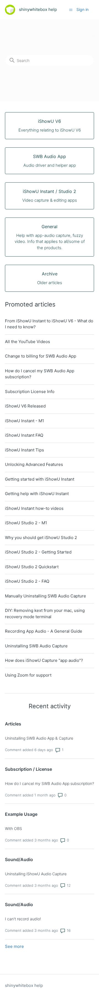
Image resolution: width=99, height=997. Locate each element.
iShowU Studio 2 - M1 (26, 522)
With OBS (13, 828)
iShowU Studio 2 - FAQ (27, 581)
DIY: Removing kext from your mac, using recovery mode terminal (45, 613)
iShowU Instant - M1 (24, 420)
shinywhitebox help (24, 985)
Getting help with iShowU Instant (37, 493)
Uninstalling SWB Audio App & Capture (39, 738)
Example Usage (21, 814)
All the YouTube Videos (27, 341)
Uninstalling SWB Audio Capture (36, 645)
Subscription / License (28, 769)
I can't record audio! (23, 918)
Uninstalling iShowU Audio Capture (36, 873)
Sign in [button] (82, 9)
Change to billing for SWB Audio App (40, 356)
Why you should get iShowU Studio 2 (41, 537)
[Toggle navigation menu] (71, 9)
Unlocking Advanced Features (34, 464)
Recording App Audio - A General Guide (43, 631)
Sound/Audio (19, 859)
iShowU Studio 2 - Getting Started (38, 552)
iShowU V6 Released (25, 406)
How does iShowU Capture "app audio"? (44, 660)
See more (14, 946)
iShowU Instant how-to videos (34, 508)
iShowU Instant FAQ (24, 435)
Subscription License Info (29, 391)
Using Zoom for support (28, 675)
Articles (13, 724)
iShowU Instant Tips (24, 450)
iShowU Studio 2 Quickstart (32, 566)
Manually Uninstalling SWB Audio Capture (45, 596)
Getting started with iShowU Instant (39, 479)
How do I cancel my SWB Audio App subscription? (39, 374)
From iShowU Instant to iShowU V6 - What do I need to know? (49, 324)
